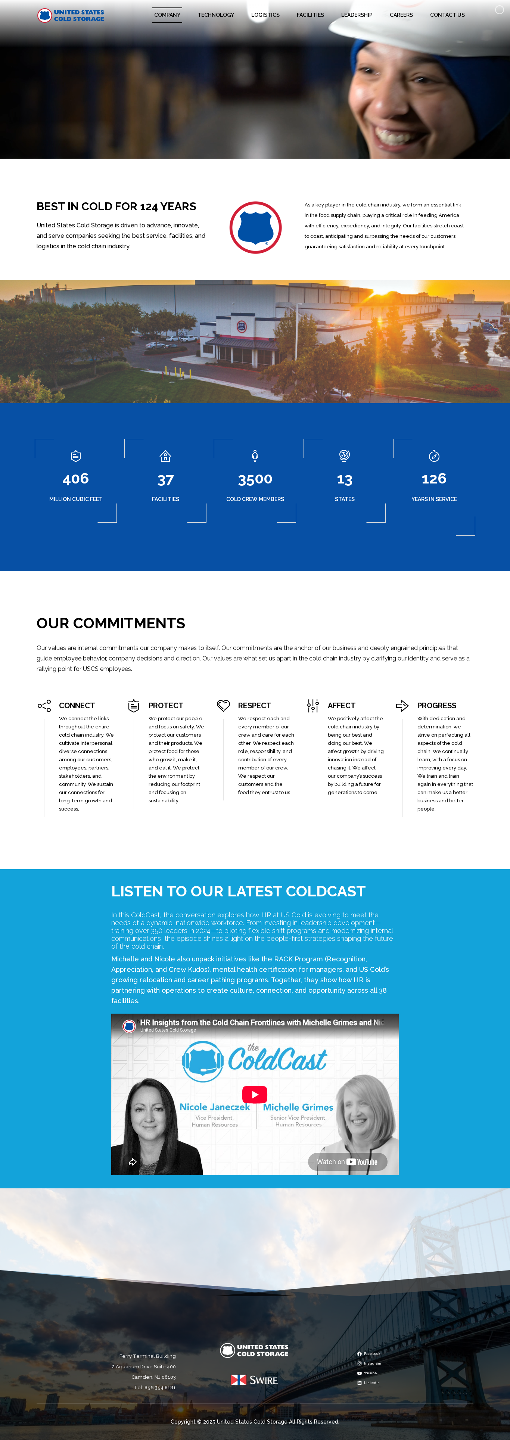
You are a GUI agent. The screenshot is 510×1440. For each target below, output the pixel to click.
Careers (401, 15)
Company (167, 15)
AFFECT (342, 705)
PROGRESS (436, 705)
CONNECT (77, 705)
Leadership (357, 15)
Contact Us (447, 15)
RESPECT (254, 705)
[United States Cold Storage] (71, 15)
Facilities (310, 15)
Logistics (265, 15)
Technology (216, 15)
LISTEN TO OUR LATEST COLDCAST (238, 891)
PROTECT (166, 705)
